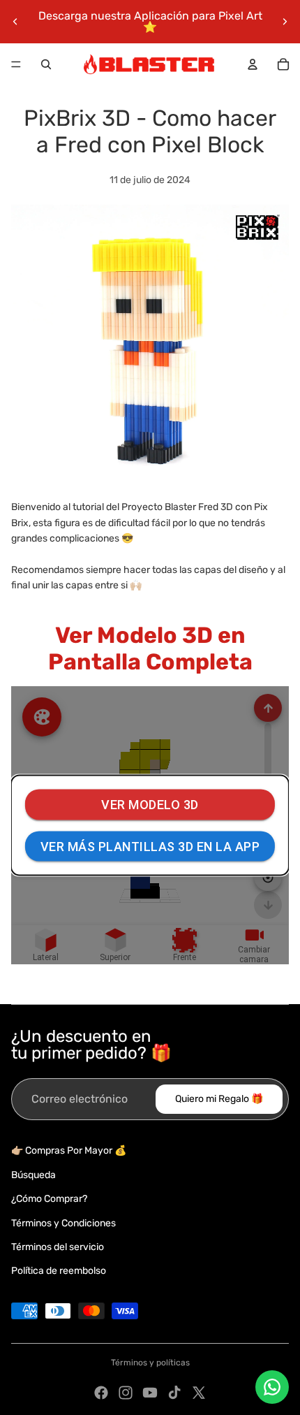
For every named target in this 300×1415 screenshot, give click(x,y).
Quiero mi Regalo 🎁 (219, 1099)
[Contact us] (272, 1387)
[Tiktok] (174, 1392)
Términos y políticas (150, 1362)
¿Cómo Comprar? (49, 1199)
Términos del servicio (57, 1247)
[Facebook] (101, 1392)
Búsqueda (33, 1175)
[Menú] (16, 64)
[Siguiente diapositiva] (284, 21)
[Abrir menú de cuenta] (252, 64)
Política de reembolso (58, 1271)
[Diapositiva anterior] (15, 21)
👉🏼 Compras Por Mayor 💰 (68, 1150)
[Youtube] (150, 1392)
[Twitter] (198, 1392)
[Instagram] (125, 1392)
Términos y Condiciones (63, 1223)
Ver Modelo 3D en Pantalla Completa (150, 648)
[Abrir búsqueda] (46, 64)
